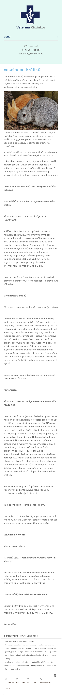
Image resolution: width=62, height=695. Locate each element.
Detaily (8, 688)
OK (55, 675)
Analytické (32, 682)
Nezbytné (9, 682)
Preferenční (45, 682)
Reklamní (20, 682)
